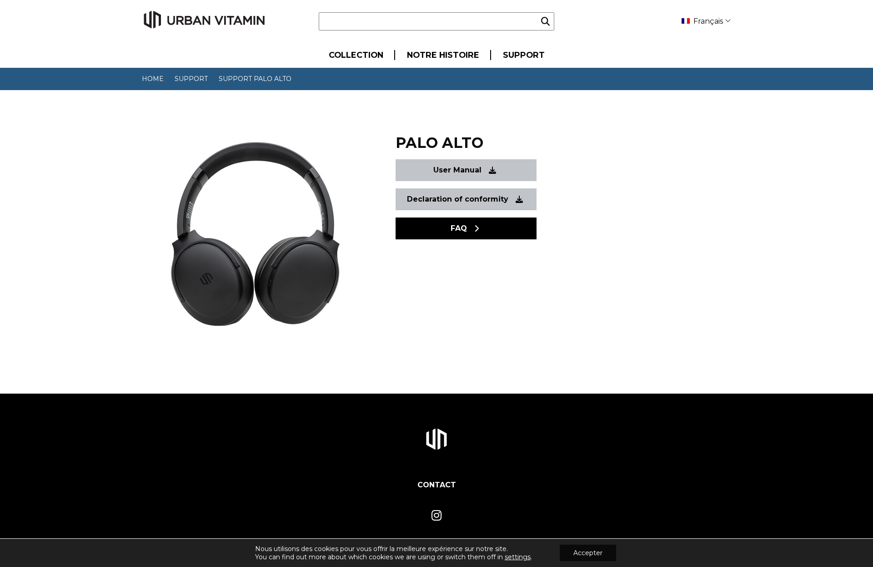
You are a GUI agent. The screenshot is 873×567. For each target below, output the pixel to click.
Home (153, 79)
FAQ (459, 228)
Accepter (587, 553)
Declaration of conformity (457, 199)
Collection (356, 55)
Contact (436, 485)
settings (518, 557)
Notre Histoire (443, 55)
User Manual (457, 170)
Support (524, 55)
